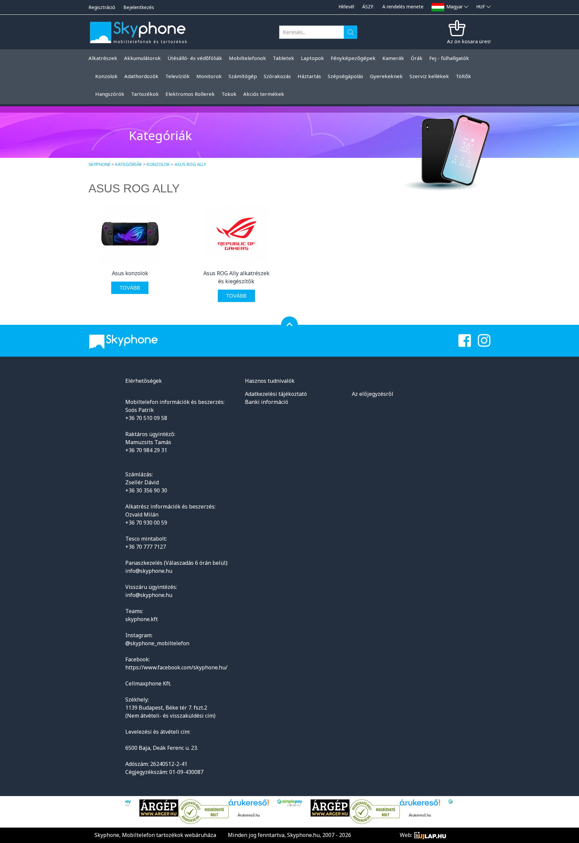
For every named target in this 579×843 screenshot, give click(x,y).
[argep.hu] (140, 808)
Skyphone (99, 164)
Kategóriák (128, 164)
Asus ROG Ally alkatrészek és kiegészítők (236, 277)
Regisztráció (101, 7)
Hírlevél (346, 6)
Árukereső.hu (230, 815)
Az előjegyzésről (372, 394)
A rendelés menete (403, 6)
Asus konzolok (130, 273)
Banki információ (266, 402)
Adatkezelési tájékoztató (276, 394)
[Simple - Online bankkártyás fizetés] (272, 802)
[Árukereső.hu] (185, 811)
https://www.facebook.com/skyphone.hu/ (176, 667)
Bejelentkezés (138, 7)
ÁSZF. (368, 6)
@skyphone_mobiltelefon (157, 643)
